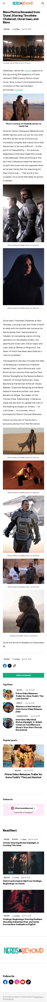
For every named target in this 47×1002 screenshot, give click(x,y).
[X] (11, 982)
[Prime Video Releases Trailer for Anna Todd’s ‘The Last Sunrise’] (8, 694)
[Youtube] (22, 982)
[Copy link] (14, 665)
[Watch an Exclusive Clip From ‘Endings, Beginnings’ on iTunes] (23, 863)
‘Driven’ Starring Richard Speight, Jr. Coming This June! (21, 844)
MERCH (19, 703)
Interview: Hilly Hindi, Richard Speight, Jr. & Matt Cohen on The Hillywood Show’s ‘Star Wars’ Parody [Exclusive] (29, 724)
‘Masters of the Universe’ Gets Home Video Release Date (29, 709)
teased (28, 70)
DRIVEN (6, 839)
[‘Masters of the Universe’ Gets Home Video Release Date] (8, 707)
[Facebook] (5, 982)
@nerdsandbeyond (24, 808)
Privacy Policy (38, 997)
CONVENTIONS (22, 716)
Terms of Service (8, 999)
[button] (4, 3)
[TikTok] (28, 982)
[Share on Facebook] (4, 665)
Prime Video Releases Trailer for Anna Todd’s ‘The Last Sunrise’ (29, 696)
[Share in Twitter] (9, 665)
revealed (18, 89)
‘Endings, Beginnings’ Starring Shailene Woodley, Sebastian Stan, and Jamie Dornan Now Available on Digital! (22, 922)
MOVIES (7, 29)
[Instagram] (16, 982)
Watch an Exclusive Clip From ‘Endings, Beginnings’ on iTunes (22, 882)
